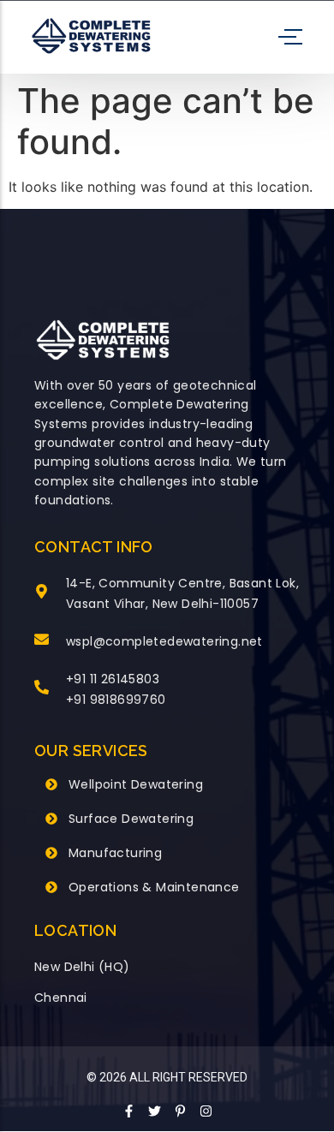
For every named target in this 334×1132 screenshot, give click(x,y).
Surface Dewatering (131, 818)
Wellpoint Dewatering (136, 784)
